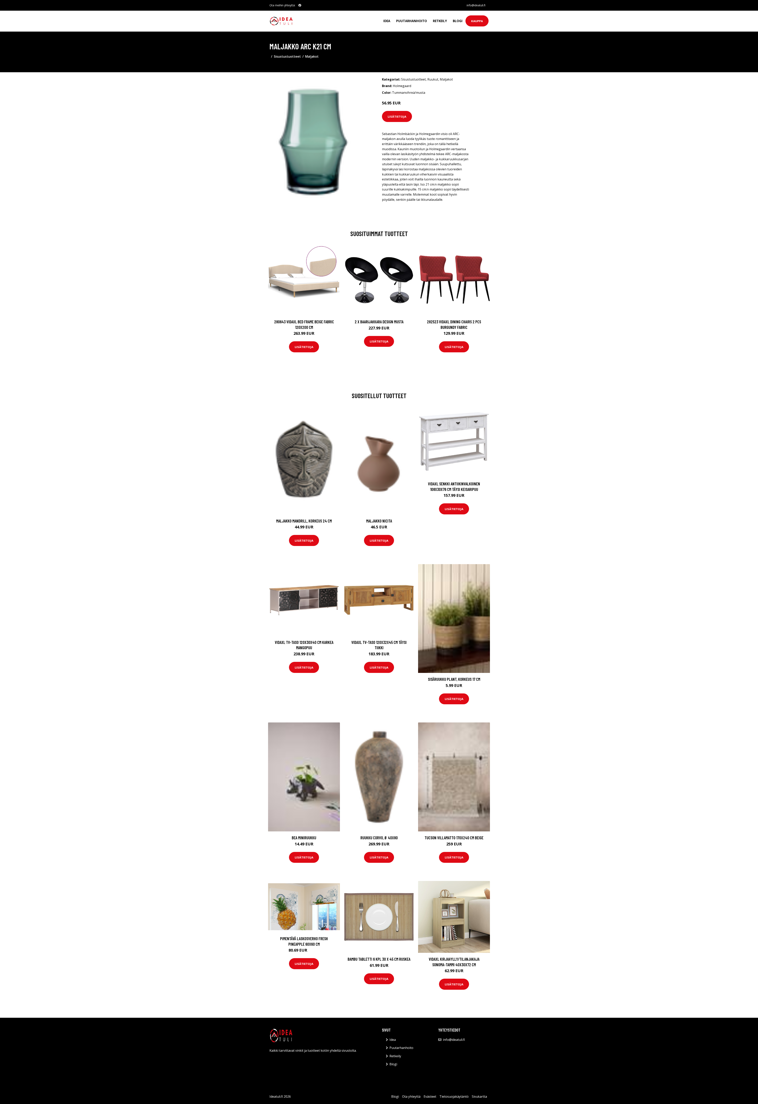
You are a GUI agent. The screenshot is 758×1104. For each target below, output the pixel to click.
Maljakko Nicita (379, 520)
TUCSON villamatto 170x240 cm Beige (454, 837)
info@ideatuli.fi (476, 5)
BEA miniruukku (304, 837)
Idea (386, 21)
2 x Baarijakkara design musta (379, 321)
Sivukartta (479, 1096)
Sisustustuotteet (287, 56)
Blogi (457, 21)
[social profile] (300, 5)
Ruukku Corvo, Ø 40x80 (379, 837)
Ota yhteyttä (411, 1096)
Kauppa (477, 21)
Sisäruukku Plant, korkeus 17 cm (454, 679)
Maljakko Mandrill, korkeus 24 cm (304, 520)
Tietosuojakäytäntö (454, 1096)
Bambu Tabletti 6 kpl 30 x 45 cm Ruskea (379, 959)
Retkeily (440, 21)
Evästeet (430, 1096)
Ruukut (432, 79)
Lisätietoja (397, 116)
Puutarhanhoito (411, 21)
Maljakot (312, 56)
